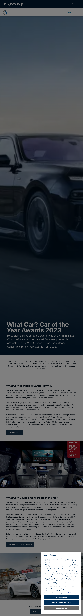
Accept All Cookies (61, 597)
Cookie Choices (61, 608)
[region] (61, 583)
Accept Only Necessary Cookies (61, 602)
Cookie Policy (72, 593)
